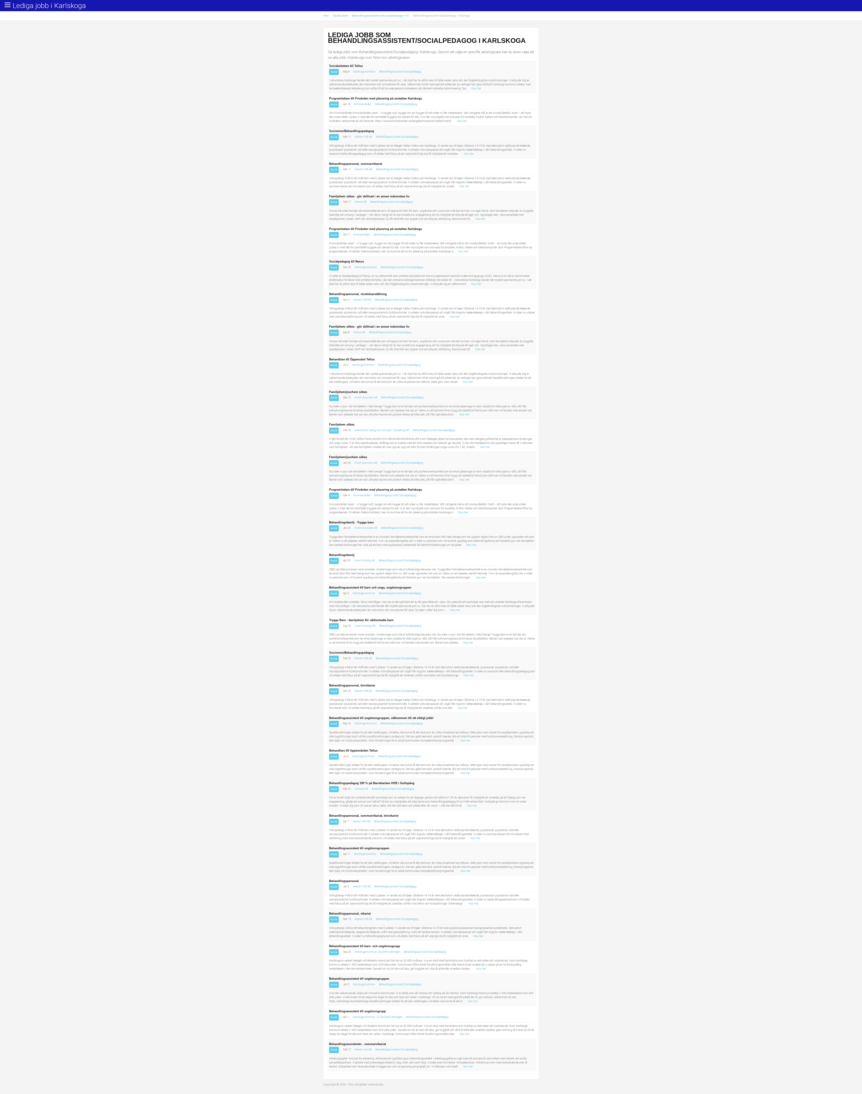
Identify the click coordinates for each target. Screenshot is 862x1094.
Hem (326, 15)
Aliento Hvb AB (363, 1049)
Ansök (333, 72)
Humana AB (361, 788)
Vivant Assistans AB (365, 397)
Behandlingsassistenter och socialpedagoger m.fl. (380, 15)
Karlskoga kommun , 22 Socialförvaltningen (377, 1017)
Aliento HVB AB (363, 136)
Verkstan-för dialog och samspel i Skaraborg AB (381, 430)
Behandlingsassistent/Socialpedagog (400, 71)
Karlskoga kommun (364, 71)
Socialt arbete (340, 15)
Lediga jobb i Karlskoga (49, 6)
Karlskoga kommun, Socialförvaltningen (377, 951)
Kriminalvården (362, 104)
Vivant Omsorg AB (364, 560)
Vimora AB (360, 201)
